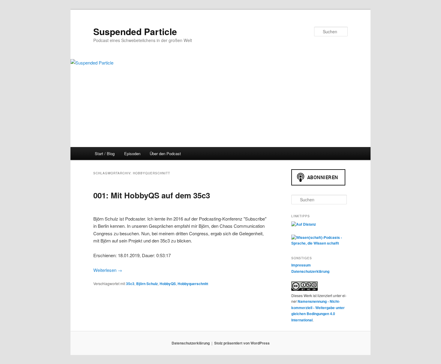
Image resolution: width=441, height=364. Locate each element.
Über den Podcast (165, 153)
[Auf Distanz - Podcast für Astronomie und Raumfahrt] (303, 224)
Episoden (132, 153)
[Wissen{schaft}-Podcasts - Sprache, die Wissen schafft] (319, 243)
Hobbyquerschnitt (193, 283)
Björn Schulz (147, 283)
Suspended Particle (135, 31)
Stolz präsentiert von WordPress (242, 343)
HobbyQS (168, 283)
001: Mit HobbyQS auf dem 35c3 (151, 195)
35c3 (130, 283)
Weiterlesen (107, 270)
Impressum (301, 265)
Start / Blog (105, 153)
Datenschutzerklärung (310, 271)
